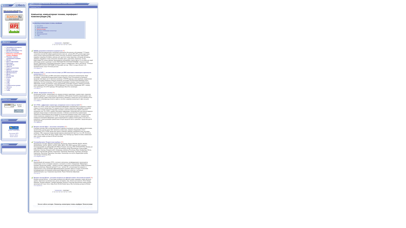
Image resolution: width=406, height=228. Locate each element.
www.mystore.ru (38, 185)
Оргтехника (40, 32)
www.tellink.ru (37, 100)
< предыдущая (58, 43)
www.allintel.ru (37, 122)
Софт (38, 35)
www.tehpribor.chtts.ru (39, 156)
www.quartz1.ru (38, 68)
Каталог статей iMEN (14, 130)
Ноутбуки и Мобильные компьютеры (47, 30)
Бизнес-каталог (14, 136)
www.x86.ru (37, 137)
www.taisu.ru (37, 88)
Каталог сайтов (14, 135)
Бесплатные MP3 (13, 133)
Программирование (42, 34)
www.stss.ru (37, 173)
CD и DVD (40, 26)
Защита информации (42, 27)
